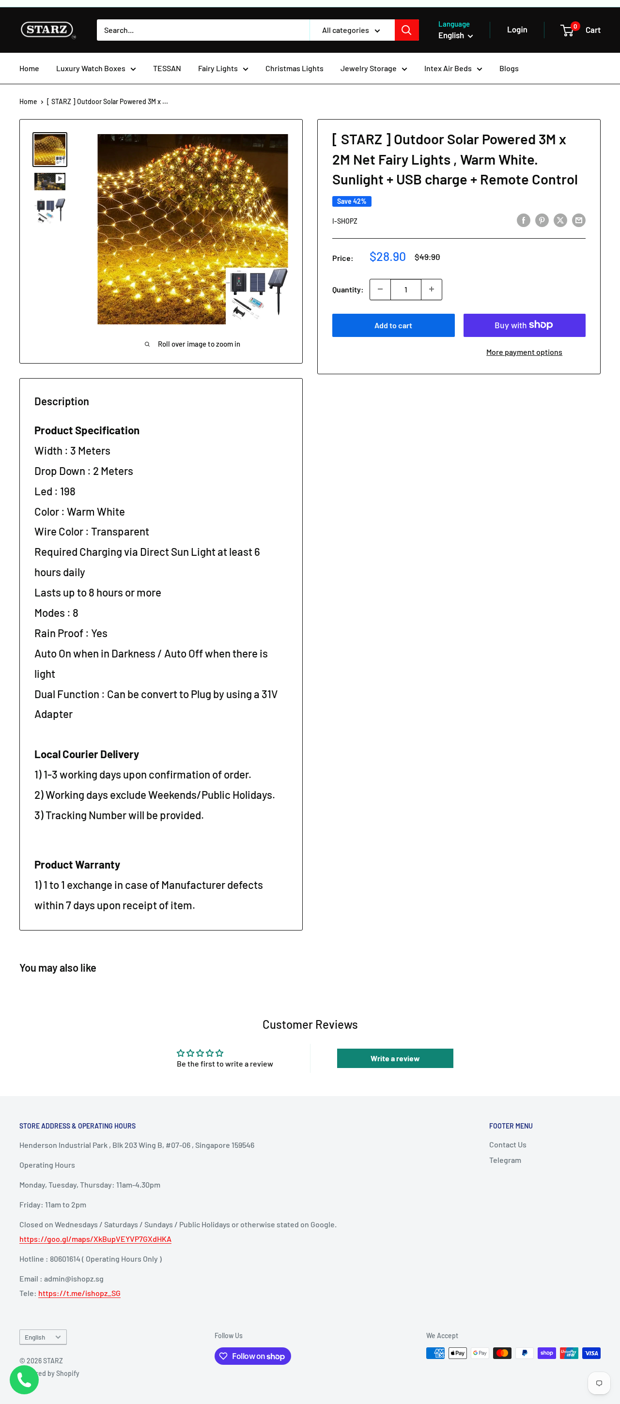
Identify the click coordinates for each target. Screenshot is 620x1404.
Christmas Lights (294, 68)
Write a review (395, 1058)
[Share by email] (579, 220)
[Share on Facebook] (523, 220)
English (35, 1337)
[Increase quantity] (431, 289)
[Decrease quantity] (380, 289)
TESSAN (167, 68)
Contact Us (508, 1144)
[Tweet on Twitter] (560, 220)
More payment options (524, 351)
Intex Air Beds (448, 68)
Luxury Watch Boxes (90, 68)
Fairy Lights (218, 68)
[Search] (407, 30)
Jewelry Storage (369, 68)
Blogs (509, 68)
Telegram (505, 1159)
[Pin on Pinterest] (542, 220)
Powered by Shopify (49, 1373)
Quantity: (348, 288)
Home (29, 68)
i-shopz (344, 220)
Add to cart (393, 324)
